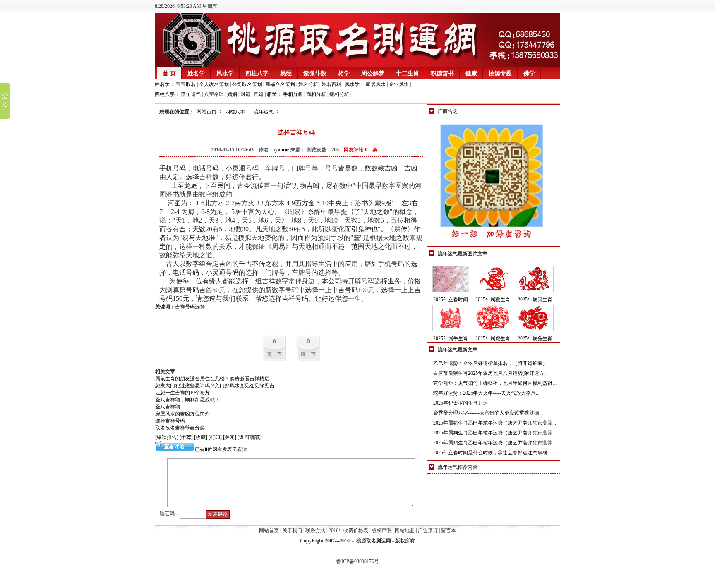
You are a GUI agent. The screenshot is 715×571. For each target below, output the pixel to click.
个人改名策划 (213, 84)
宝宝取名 (186, 84)
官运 (259, 94)
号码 (190, 306)
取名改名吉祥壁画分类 (180, 428)
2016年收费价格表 (348, 530)
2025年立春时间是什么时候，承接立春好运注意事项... (492, 453)
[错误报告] (166, 437)
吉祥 (180, 306)
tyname (281, 150)
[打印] (215, 437)
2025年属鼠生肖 (535, 299)
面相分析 (316, 94)
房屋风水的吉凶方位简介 (182, 414)
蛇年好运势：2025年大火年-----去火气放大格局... (486, 393)
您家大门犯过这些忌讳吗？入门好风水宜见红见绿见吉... (216, 386)
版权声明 (381, 530)
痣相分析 (339, 94)
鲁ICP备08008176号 (357, 561)
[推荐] (186, 437)
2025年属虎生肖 (492, 338)
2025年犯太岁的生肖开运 (460, 403)
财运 (245, 94)
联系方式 (315, 530)
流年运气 (191, 94)
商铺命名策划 (279, 84)
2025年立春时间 (450, 299)
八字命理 (214, 94)
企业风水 (399, 84)
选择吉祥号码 (170, 421)
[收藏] (200, 437)
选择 (200, 306)
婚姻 (232, 94)
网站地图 (405, 530)
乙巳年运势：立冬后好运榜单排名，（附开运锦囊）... (492, 363)
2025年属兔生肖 (535, 338)
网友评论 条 (360, 150)
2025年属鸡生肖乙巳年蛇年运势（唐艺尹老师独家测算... (494, 443)
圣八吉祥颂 (167, 407)
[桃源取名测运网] (357, 65)
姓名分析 (307, 84)
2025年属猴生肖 (492, 299)
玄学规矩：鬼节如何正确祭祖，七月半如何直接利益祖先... (497, 383)
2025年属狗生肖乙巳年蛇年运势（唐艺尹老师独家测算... (494, 433)
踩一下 (308, 354)
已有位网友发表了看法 (220, 449)
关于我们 (292, 530)
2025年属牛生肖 (450, 338)
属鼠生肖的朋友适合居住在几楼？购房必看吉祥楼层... (214, 378)
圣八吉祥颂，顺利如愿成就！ (187, 400)
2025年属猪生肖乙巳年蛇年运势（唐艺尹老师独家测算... (494, 423)
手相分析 (293, 94)
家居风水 (376, 84)
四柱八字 (235, 112)
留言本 (448, 530)
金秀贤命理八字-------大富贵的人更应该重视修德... (488, 413)
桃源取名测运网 (373, 541)
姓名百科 (330, 84)
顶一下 (274, 354)
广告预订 (428, 530)
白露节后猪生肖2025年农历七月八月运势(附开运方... (490, 373)
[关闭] (229, 437)
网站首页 (206, 112)
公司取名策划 (246, 84)
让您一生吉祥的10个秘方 (182, 393)
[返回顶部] (249, 437)
